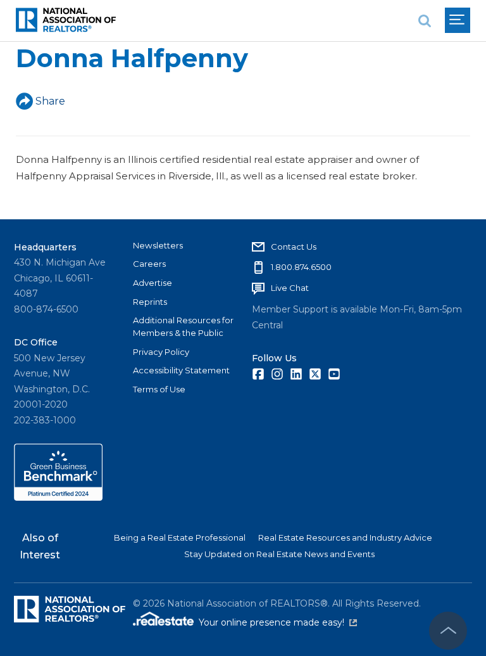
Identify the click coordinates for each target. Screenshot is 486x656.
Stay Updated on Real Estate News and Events (279, 554)
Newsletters (158, 245)
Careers (149, 264)
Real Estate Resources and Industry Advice (345, 537)
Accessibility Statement (181, 370)
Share (50, 101)
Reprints (150, 302)
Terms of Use (159, 389)
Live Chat (290, 288)
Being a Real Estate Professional (180, 537)
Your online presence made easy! (278, 622)
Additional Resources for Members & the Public (183, 326)
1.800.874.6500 (301, 267)
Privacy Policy (161, 352)
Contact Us (293, 246)
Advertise (152, 283)
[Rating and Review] (58, 497)
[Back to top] (448, 631)
